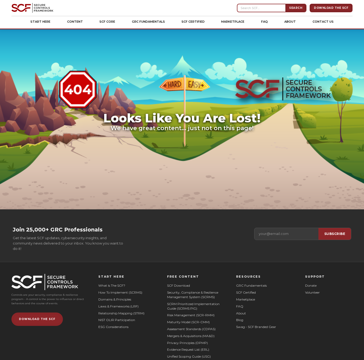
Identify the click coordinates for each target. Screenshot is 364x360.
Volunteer (312, 292)
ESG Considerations (113, 327)
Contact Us (323, 21)
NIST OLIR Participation (116, 320)
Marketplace (232, 21)
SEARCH (295, 8)
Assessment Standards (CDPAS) (191, 329)
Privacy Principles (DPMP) (187, 343)
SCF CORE (107, 21)
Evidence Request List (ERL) (188, 349)
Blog (239, 320)
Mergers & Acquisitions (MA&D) (191, 336)
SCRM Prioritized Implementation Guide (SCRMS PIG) (193, 306)
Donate (311, 285)
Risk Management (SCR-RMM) (191, 315)
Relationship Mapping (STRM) (121, 313)
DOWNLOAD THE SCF (37, 319)
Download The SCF (331, 8)
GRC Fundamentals (148, 21)
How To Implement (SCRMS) (120, 292)
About (290, 21)
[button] (40, 21)
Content (75, 21)
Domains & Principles (114, 299)
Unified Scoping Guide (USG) (189, 356)
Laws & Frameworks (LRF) (118, 306)
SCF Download (178, 285)
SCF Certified (193, 21)
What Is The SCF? (111, 285)
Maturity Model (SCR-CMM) (188, 322)
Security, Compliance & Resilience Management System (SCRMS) (192, 294)
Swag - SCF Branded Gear (256, 327)
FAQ (264, 21)
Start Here (40, 21)
